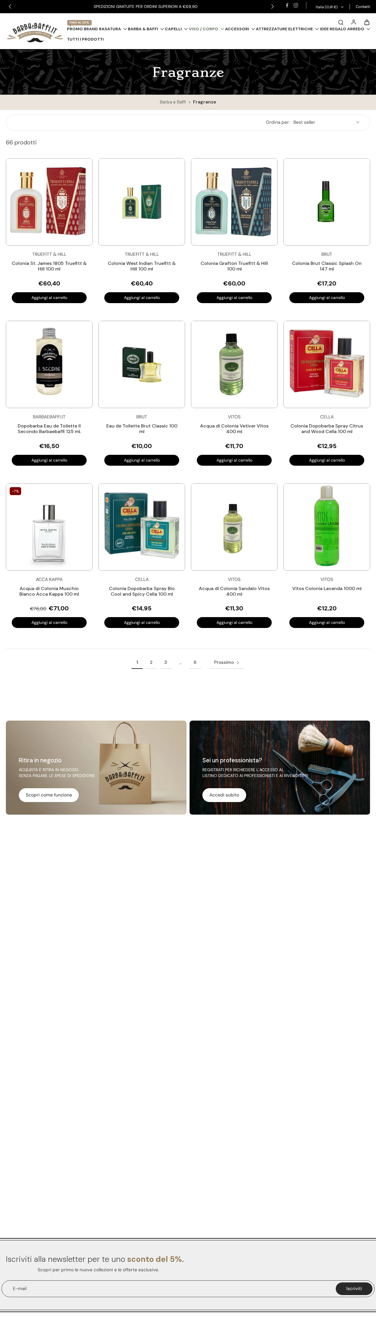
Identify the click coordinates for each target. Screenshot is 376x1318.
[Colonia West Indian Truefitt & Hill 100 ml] (141, 201)
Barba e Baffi (173, 102)
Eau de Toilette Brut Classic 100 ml (141, 429)
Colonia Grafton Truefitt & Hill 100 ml (234, 266)
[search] (340, 22)
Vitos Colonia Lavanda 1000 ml (327, 588)
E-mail (19, 1289)
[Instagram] (295, 5)
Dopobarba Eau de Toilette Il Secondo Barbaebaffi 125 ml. (49, 429)
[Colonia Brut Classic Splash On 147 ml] (326, 201)
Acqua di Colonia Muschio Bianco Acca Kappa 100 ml (49, 591)
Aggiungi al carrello (49, 297)
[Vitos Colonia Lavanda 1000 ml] (326, 527)
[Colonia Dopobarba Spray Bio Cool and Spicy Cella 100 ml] (141, 527)
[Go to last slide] (10, 6)
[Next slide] (272, 6)
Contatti (363, 6)
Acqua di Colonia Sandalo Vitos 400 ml (234, 591)
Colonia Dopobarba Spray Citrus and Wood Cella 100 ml (327, 429)
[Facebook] (287, 5)
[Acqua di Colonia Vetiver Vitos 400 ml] (234, 364)
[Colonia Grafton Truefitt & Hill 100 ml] (234, 201)
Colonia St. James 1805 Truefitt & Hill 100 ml (49, 266)
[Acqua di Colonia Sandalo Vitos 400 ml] (234, 527)
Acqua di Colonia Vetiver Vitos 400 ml (234, 429)
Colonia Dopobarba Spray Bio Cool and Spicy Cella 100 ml (142, 591)
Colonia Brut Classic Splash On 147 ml (327, 266)
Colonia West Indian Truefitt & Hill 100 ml (142, 266)
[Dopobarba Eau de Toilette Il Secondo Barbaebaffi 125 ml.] (49, 364)
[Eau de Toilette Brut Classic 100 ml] (141, 364)
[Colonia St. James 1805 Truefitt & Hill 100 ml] (49, 201)
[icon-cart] (366, 22)
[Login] (353, 22)
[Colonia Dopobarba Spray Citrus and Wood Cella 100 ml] (326, 364)
